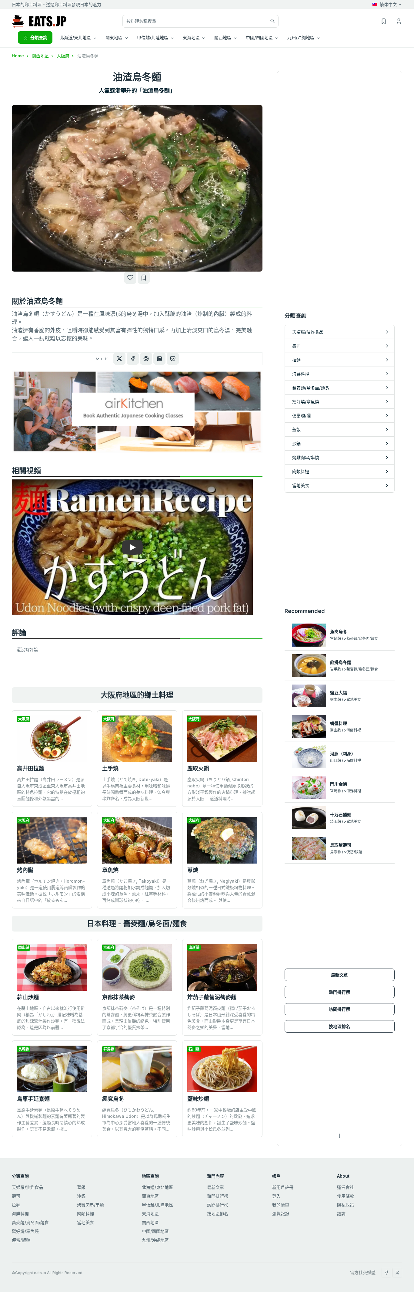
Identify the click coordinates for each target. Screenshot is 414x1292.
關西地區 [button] (222, 37)
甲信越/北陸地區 (157, 1204)
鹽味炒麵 (198, 1099)
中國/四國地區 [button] (259, 37)
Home (18, 55)
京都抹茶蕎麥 (118, 997)
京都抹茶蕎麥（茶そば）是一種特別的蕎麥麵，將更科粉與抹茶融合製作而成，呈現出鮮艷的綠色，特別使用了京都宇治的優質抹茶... (136, 1018)
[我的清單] (144, 278)
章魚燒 (110, 870)
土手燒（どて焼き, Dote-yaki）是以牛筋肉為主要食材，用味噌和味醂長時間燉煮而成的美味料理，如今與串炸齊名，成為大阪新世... (136, 789)
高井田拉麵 (30, 768)
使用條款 (345, 1196)
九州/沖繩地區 (155, 1240)
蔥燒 (192, 870)
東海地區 (150, 1213)
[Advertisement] (340, 549)
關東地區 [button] (113, 37)
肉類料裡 (85, 1213)
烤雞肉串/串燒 (90, 1204)
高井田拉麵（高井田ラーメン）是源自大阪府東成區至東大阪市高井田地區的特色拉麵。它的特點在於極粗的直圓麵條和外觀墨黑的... (51, 789)
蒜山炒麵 (28, 997)
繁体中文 (388, 4)
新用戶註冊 (282, 1187)
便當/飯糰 (21, 1240)
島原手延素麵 (33, 1099)
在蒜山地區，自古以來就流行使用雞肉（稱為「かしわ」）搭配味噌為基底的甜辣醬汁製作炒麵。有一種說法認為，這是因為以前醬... (51, 1018)
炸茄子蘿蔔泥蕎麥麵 (211, 997)
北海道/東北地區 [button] (75, 37)
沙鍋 (81, 1196)
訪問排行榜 (339, 1009)
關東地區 (150, 1196)
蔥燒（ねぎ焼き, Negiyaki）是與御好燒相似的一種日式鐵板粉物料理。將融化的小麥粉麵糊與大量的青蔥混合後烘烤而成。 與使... (221, 890)
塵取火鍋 (198, 768)
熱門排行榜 (339, 992)
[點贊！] (130, 278)
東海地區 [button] (191, 37)
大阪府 (64, 55)
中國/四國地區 (155, 1231)
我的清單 (280, 1204)
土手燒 (110, 768)
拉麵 (16, 1204)
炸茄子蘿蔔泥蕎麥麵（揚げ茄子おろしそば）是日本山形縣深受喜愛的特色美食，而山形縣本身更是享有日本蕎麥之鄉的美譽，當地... (221, 1018)
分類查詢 (38, 37)
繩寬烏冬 (113, 1099)
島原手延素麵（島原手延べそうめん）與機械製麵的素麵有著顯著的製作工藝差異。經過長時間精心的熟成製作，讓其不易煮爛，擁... (51, 1119)
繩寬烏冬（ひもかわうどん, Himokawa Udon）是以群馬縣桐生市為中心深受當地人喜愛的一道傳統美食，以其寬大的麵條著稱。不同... (136, 1119)
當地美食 (85, 1222)
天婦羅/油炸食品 (27, 1187)
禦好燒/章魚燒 (25, 1231)
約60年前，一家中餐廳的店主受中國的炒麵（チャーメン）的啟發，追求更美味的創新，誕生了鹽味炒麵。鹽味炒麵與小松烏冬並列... (221, 1119)
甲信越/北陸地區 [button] (152, 37)
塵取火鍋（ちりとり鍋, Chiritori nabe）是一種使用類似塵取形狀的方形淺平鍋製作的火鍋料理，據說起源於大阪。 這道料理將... (221, 789)
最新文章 (339, 974)
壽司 (16, 1196)
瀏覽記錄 (280, 1213)
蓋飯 (81, 1187)
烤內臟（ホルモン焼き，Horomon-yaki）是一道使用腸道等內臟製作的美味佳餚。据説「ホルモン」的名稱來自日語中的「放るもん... (51, 890)
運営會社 (345, 1187)
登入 (276, 1196)
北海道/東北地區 (157, 1187)
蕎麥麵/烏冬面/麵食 (30, 1222)
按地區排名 (339, 1026)
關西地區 (41, 55)
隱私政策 (345, 1204)
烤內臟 (25, 870)
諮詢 (341, 1213)
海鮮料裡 (20, 1213)
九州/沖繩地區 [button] (300, 37)
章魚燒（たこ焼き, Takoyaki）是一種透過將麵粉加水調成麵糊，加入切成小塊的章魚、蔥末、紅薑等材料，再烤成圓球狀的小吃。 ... (136, 890)
